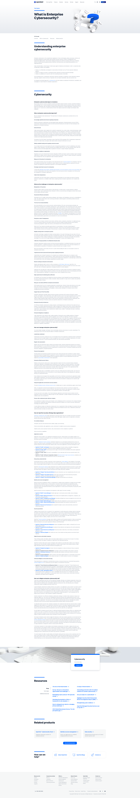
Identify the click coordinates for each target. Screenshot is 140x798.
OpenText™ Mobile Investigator (42, 556)
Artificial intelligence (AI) (39, 562)
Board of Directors (49, 780)
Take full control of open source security (66, 455)
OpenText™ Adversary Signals (41, 532)
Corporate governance (50, 782)
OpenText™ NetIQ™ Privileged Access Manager (45, 498)
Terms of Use (77, 791)
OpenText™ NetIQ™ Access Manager (43, 493)
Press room (73, 777)
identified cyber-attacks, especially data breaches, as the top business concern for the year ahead (59, 169)
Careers (35, 777)
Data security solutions (43, 466)
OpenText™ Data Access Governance (43, 504)
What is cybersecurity (44, 38)
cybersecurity (52, 80)
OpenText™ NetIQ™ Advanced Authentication (45, 502)
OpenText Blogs (81, 755)
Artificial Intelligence (62, 779)
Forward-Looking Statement (92, 791)
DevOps (59, 213)
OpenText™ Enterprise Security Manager (44, 527)
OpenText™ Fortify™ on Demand (42, 447)
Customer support (98, 780)
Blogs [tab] (47, 688)
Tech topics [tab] (46, 691)
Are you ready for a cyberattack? (85, 694)
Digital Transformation (62, 783)
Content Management (63, 782)
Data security (88, 731)
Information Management (63, 777)
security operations (42, 519)
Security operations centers (39, 619)
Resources (52, 38)
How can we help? (98, 777)
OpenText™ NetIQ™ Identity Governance (43, 495)
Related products (59, 38)
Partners (35, 782)
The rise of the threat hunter (59, 686)
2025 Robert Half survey (64, 264)
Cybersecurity (61, 780)
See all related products (70, 743)
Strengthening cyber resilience (85, 702)
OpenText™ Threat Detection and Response (44, 529)
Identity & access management (68, 731)
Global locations (98, 779)
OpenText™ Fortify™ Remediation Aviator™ (44, 570)
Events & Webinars (74, 779)
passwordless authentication (44, 357)
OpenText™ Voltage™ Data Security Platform (44, 472)
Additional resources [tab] (44, 693)
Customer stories (86, 780)
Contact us (78, 665)
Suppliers (36, 783)
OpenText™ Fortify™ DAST (40, 449)
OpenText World (74, 780)
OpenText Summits (74, 782)
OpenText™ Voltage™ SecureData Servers (44, 474)
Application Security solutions (44, 441)
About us (48, 777)
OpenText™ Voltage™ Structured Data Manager (45, 477)
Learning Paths (86, 781)
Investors (35, 780)
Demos (84, 783)
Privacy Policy (71, 791)
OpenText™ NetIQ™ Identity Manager (43, 500)
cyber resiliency (65, 461)
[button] (49, 2)
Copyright (71, 793)
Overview (36, 38)
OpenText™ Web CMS (102, 793)
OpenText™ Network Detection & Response (44, 524)
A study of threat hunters (83, 686)
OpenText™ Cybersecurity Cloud (40, 415)
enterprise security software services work (46, 385)
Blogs (72, 783)
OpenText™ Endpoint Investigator (42, 548)
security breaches (67, 161)
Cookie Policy (83, 791)
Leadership (48, 779)
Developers (36, 779)
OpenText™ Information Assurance (42, 552)
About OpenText (62, 755)
